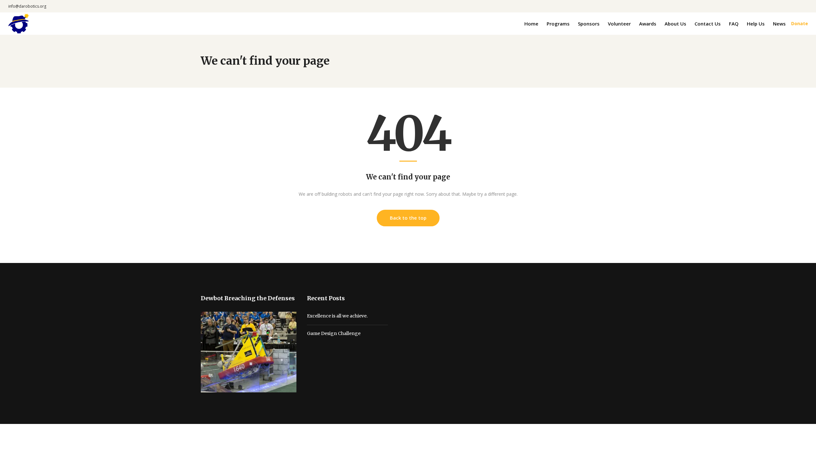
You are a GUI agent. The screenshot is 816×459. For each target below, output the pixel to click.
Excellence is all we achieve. (337, 316)
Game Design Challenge (334, 333)
